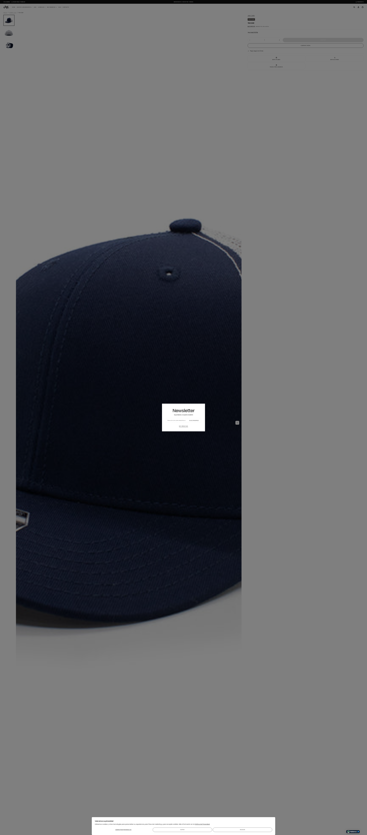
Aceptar (182, 829)
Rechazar (242, 829)
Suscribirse (194, 420)
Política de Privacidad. (202, 824)
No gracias (183, 426)
